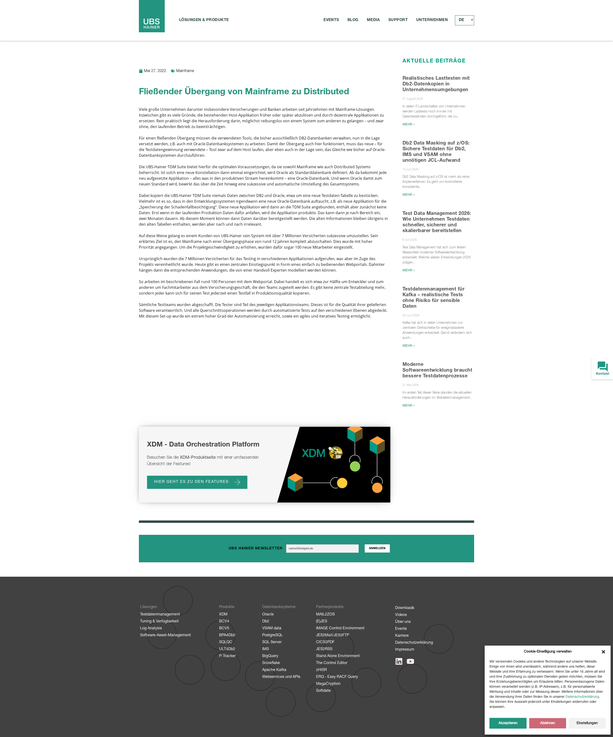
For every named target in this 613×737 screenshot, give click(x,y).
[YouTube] (410, 661)
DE (461, 20)
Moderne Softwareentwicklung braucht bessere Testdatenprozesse (437, 371)
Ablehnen (547, 723)
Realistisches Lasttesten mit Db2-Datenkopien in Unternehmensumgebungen (436, 84)
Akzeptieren (508, 723)
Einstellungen (587, 723)
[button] (603, 651)
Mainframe (185, 71)
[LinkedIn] (399, 661)
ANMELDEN (377, 548)
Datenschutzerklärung (582, 697)
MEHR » (409, 124)
